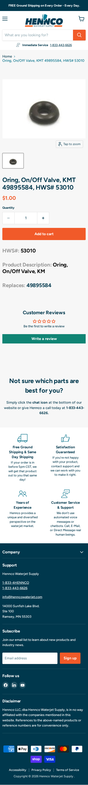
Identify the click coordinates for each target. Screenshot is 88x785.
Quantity (8, 207)
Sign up (70, 658)
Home (7, 56)
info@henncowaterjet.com (22, 597)
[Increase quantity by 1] (43, 218)
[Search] (79, 35)
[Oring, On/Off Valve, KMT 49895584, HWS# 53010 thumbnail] (13, 160)
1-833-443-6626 (61, 45)
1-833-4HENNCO (15, 583)
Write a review (44, 338)
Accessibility (17, 770)
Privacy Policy (41, 770)
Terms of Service (67, 770)
